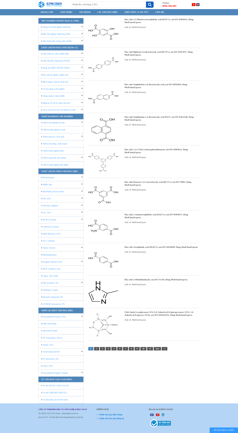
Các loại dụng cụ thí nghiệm (54, 89)
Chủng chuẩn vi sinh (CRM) (54, 96)
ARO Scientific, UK (50, 283)
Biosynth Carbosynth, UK (53, 297)
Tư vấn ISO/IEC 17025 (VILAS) (56, 386)
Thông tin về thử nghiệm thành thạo (57, 27)
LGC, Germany (49, 241)
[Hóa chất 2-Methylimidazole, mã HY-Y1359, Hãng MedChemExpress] (103, 292)
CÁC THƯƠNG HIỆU (107, 12)
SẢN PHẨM (84, 12)
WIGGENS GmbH (50, 331)
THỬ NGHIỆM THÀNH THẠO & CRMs (60, 21)
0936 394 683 (169, 6)
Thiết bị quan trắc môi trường (54, 158)
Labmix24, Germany (51, 227)
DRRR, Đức (47, 185)
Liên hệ (159, 12)
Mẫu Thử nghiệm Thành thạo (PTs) (56, 34)
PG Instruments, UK (51, 359)
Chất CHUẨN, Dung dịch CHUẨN (56, 61)
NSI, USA (47, 199)
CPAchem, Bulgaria (50, 206)
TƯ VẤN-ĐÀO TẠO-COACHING (56, 379)
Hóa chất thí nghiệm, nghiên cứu (55, 75)
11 (150, 349)
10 (143, 349)
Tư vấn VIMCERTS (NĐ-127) (55, 393)
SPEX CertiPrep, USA (51, 269)
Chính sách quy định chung (110, 415)
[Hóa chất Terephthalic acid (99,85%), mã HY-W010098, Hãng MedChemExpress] (103, 259)
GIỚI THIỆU (66, 12)
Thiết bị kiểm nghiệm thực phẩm (55, 165)
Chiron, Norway (49, 248)
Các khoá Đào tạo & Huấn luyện (55, 400)
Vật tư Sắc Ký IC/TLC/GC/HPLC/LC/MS (59, 110)
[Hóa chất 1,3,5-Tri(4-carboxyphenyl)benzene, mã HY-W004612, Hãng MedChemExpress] (103, 162)
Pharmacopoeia (48, 178)
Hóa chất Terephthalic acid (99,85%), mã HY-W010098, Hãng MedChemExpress (161, 247)
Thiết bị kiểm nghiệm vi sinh (54, 130)
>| (164, 349)
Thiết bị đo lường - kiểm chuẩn (55, 144)
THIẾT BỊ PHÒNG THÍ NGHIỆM (57, 116)
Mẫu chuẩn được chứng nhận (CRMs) (57, 41)
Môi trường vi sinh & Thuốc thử (55, 82)
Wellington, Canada (50, 290)
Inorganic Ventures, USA (52, 262)
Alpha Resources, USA (51, 234)
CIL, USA (47, 213)
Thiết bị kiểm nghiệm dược (53, 151)
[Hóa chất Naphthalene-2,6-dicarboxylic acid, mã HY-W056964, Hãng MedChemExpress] (103, 97)
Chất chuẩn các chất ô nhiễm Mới (56, 54)
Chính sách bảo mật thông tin (111, 418)
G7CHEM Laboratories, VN (54, 304)
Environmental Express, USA (54, 317)
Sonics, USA (48, 366)
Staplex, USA (48, 345)
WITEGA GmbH (49, 220)
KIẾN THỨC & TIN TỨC (136, 12)
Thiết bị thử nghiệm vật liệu (54, 123)
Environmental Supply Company (55, 373)
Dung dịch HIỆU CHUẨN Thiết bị (56, 68)
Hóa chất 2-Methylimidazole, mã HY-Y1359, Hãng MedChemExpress (156, 280)
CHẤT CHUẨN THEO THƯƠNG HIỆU (59, 171)
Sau (157, 349)
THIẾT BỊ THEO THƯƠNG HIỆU (57, 310)
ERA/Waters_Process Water (53, 192)
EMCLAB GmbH (49, 324)
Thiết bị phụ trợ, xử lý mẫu (53, 137)
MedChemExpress (50, 255)
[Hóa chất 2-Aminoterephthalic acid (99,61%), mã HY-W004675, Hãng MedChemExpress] (103, 227)
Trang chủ (46, 12)
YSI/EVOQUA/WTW (51, 352)
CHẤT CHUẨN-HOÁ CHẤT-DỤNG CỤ (59, 47)
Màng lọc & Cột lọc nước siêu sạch (56, 103)
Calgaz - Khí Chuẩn (50, 276)
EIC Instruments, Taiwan (52, 338)
